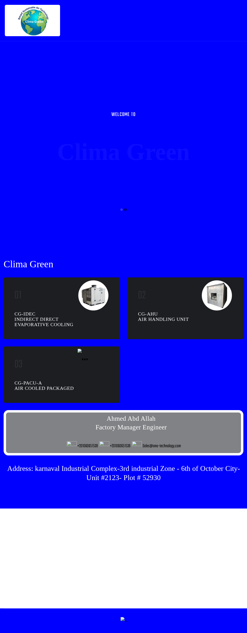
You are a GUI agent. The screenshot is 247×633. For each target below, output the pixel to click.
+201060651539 (87, 446)
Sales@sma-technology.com (162, 446)
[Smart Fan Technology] (32, 20)
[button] (121, 209)
